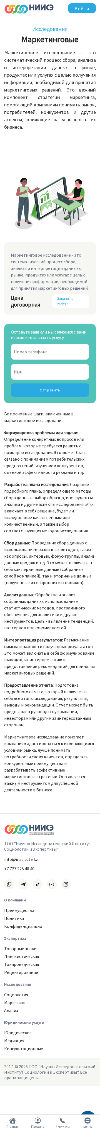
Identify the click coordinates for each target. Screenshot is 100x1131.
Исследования (50, 28)
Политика (14, 918)
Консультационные (23, 1048)
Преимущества (19, 910)
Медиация (14, 1040)
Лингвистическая (21, 956)
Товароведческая (21, 964)
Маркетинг (15, 1002)
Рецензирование (21, 972)
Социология (16, 994)
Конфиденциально (23, 926)
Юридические (18, 1032)
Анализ (11, 1010)
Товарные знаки (20, 948)
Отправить (50, 390)
